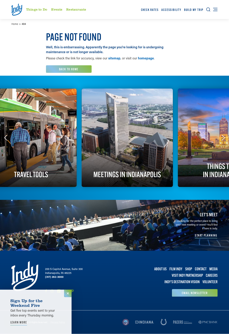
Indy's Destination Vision (182, 281)
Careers (212, 275)
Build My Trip (193, 10)
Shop (188, 269)
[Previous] (6, 138)
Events (56, 9)
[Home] (24, 279)
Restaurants (76, 9)
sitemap (114, 58)
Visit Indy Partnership (187, 275)
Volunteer (210, 281)
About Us (160, 269)
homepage (146, 58)
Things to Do (36, 9)
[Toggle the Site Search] (208, 9)
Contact (200, 269)
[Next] (223, 138)
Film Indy (175, 269)
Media (213, 269)
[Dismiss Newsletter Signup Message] (68, 293)
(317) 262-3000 (54, 277)
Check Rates (150, 10)
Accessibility (171, 10)
